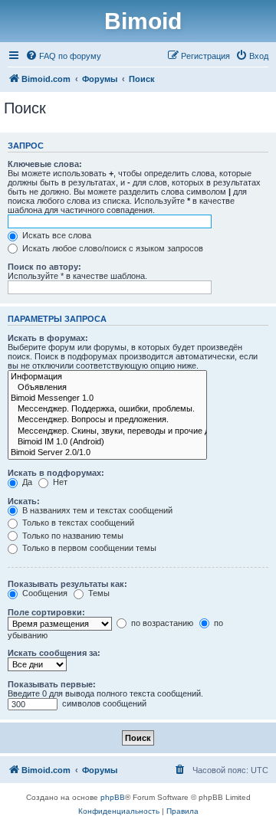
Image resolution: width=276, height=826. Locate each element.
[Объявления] (107, 387)
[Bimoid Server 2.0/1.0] (107, 452)
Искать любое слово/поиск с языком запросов (111, 248)
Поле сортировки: (46, 612)
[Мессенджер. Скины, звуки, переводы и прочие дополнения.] (107, 431)
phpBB (112, 797)
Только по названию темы (71, 535)
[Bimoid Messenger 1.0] (107, 398)
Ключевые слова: (45, 164)
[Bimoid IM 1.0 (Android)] (107, 442)
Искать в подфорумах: (56, 472)
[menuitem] (63, 56)
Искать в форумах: (48, 338)
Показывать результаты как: (67, 583)
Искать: (24, 501)
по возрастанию (161, 623)
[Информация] (107, 377)
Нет (59, 482)
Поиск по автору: (44, 266)
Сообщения (43, 593)
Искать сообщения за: (54, 652)
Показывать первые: (52, 684)
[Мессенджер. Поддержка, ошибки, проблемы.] (107, 409)
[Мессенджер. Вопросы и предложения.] (107, 420)
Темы (98, 593)
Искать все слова (55, 235)
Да (26, 482)
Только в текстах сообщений (77, 522)
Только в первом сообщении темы (88, 547)
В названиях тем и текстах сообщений (96, 510)
